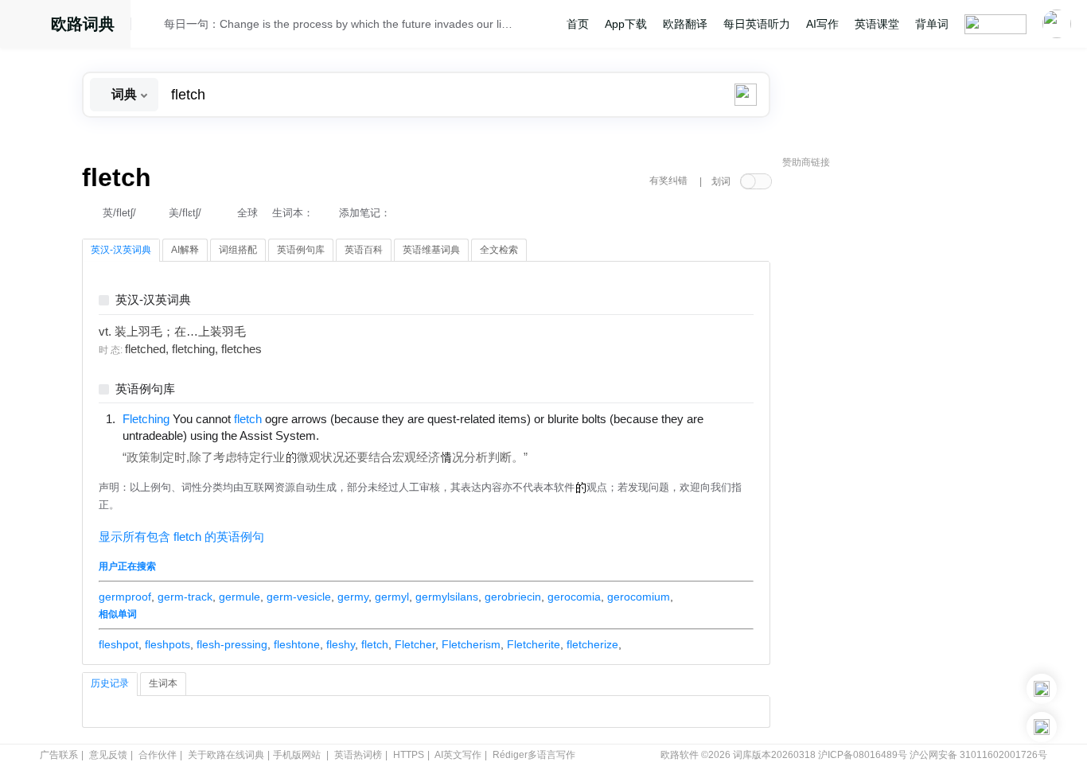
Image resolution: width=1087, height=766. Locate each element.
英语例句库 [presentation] (301, 249)
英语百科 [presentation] (364, 249)
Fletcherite (533, 644)
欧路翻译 (685, 23)
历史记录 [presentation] (110, 683)
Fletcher (415, 644)
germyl (392, 596)
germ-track (185, 596)
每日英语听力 (756, 23)
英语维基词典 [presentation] (431, 249)
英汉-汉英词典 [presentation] (121, 249)
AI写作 (822, 23)
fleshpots (167, 644)
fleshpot (118, 644)
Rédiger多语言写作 (534, 754)
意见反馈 (108, 754)
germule (239, 596)
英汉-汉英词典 (153, 300)
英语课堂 (877, 23)
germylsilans (446, 596)
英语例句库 (145, 389)
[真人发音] (346, 435)
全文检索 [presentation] (499, 249)
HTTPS (408, 754)
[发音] (152, 26)
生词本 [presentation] (163, 683)
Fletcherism (471, 644)
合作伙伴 (157, 754)
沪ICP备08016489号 (862, 754)
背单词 (932, 23)
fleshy (340, 644)
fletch (374, 644)
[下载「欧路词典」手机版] (1042, 689)
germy (352, 596)
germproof (125, 596)
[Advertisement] (901, 417)
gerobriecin (513, 596)
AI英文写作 (457, 754)
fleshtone (297, 644)
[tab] (121, 250)
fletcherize (592, 644)
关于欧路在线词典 (226, 754)
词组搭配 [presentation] (238, 249)
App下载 (626, 23)
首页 (578, 23)
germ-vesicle (299, 596)
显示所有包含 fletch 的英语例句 (181, 537)
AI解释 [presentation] (185, 249)
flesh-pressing (232, 644)
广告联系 (59, 754)
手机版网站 (297, 754)
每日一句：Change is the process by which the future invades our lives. (338, 23)
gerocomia (574, 596)
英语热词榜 (358, 754)
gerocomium (638, 596)
